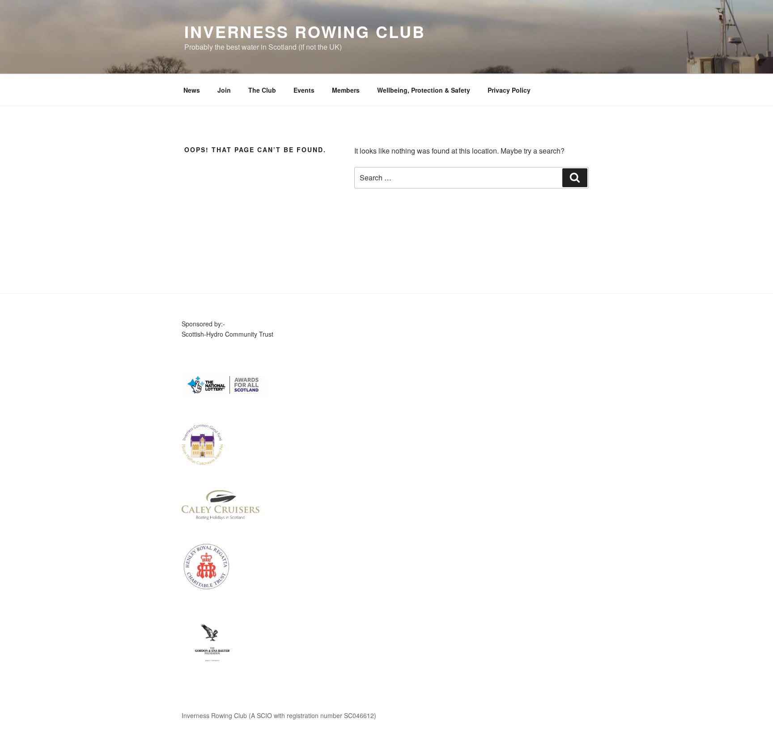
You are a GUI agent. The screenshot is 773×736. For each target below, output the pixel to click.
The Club (262, 90)
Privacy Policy (509, 90)
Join (224, 90)
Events (303, 90)
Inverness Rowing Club (304, 31)
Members (346, 90)
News (191, 90)
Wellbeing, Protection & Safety (423, 90)
